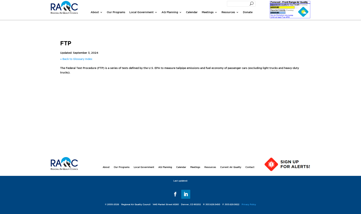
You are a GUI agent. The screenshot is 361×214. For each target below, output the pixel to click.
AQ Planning (170, 12)
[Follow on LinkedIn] (185, 194)
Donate (248, 12)
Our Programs (116, 12)
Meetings (208, 12)
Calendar (192, 12)
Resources (228, 12)
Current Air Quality (230, 167)
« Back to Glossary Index (76, 58)
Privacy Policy (249, 204)
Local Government (141, 12)
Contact (249, 167)
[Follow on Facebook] (175, 194)
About (95, 12)
